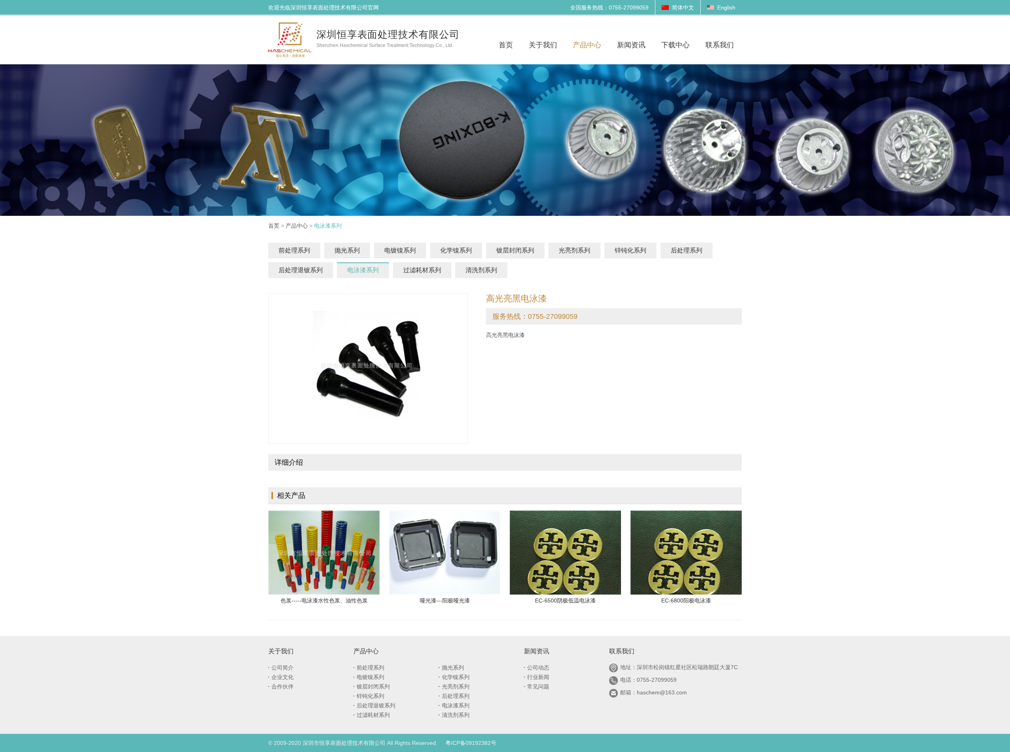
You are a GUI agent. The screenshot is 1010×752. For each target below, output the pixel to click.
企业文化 (282, 677)
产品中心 (297, 226)
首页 (273, 226)
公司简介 (282, 667)
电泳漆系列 (363, 270)
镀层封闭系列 (515, 250)
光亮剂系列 (574, 250)
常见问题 (538, 686)
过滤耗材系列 (422, 270)
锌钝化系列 (630, 250)
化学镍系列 (456, 250)
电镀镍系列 (400, 250)
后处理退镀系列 (301, 270)
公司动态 (538, 667)
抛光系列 (347, 250)
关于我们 (281, 651)
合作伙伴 (282, 686)
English (726, 7)
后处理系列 (686, 250)
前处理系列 (294, 250)
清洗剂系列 (481, 270)
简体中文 (683, 7)
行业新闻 (538, 677)
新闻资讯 (536, 651)
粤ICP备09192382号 (470, 743)
